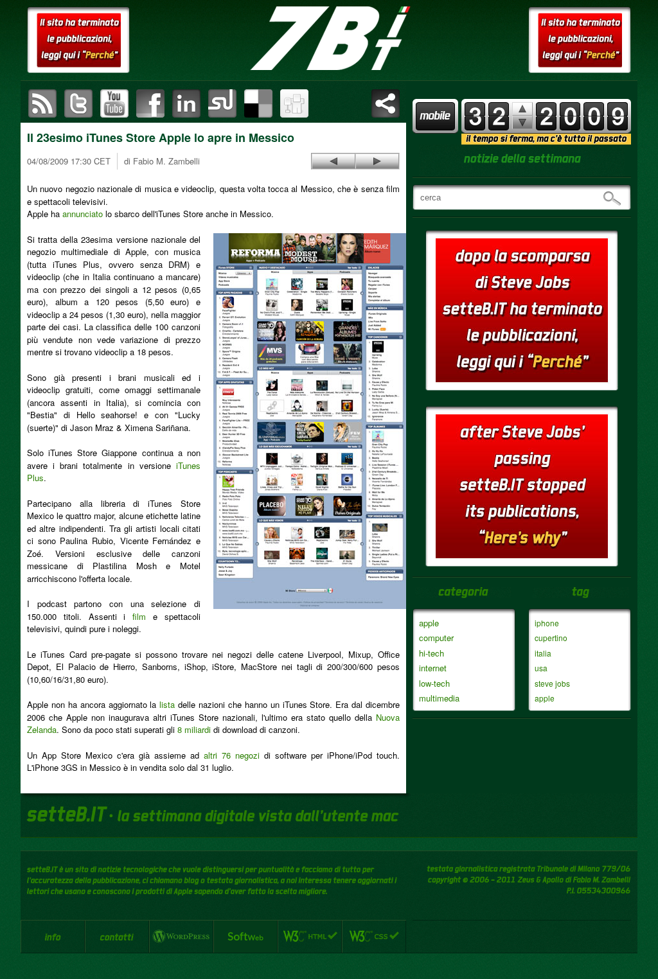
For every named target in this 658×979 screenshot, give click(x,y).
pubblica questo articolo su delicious (258, 103)
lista (167, 704)
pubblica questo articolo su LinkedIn (186, 103)
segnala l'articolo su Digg (294, 103)
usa (541, 667)
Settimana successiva (522, 109)
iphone (547, 622)
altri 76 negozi (232, 755)
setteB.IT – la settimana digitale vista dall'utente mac (329, 38)
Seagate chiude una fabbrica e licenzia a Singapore (377, 161)
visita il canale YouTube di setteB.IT (114, 103)
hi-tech (431, 653)
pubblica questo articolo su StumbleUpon (222, 103)
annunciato (82, 213)
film (139, 616)
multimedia (439, 698)
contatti (116, 937)
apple (429, 623)
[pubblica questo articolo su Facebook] (150, 103)
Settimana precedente (522, 122)
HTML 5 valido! (309, 937)
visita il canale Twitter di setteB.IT (78, 103)
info (52, 937)
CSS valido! (373, 937)
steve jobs (552, 683)
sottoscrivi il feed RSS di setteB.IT (42, 103)
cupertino (551, 637)
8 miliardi (194, 729)
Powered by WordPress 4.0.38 (181, 937)
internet (433, 668)
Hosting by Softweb (245, 937)
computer (436, 637)
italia (543, 653)
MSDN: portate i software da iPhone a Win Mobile (333, 161)
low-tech (434, 683)
